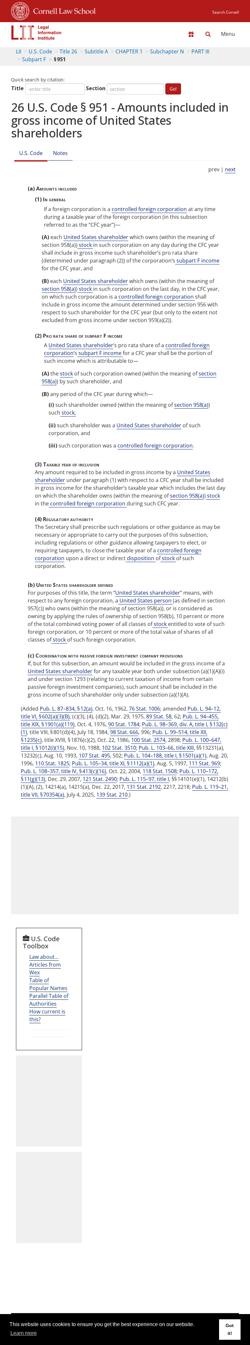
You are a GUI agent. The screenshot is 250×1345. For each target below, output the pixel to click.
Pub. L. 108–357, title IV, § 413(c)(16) (63, 771)
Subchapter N (167, 51)
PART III (200, 51)
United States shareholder (95, 237)
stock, (68, 412)
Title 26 (68, 51)
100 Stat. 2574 (148, 739)
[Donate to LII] (191, 34)
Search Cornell (225, 12)
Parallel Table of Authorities (48, 999)
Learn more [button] (23, 1333)
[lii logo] (36, 32)
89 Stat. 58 (159, 716)
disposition (141, 558)
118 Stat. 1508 (160, 771)
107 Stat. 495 (94, 755)
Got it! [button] (230, 1329)
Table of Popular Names (48, 984)
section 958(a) (59, 288)
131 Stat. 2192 (144, 786)
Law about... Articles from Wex (45, 964)
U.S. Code (40, 51)
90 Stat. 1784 (123, 724)
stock (85, 244)
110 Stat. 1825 (52, 763)
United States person (145, 600)
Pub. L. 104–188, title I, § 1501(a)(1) (165, 755)
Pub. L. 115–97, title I (144, 779)
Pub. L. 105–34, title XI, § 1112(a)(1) (113, 763)
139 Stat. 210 (112, 794)
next (230, 169)
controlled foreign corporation (149, 209)
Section (95, 88)
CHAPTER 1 (129, 51)
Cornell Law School (62, 10)
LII (18, 51)
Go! (173, 89)
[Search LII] (208, 34)
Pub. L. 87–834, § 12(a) (66, 708)
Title (17, 88)
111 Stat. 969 (204, 763)
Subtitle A (96, 51)
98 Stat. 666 (124, 732)
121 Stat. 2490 (100, 779)
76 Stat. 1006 (144, 708)
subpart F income (197, 260)
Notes (60, 153)
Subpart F (34, 59)
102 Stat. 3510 (119, 747)
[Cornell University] (20, 10)
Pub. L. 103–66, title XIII (166, 747)
